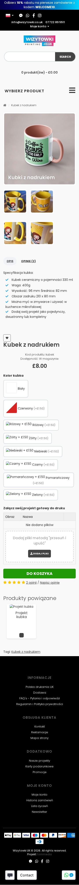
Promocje (40, 772)
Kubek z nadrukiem (23, 105)
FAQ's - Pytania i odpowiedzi (39, 698)
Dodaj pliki (41, 553)
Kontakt (39, 726)
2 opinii (31, 582)
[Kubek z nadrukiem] (39, 149)
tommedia (44, 854)
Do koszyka (39, 573)
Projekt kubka (21, 614)
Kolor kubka (13, 375)
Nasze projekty (39, 761)
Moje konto (39, 794)
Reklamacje (39, 732)
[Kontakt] (68, 875)
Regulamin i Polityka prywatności (39, 704)
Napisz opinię (50, 582)
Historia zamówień (39, 800)
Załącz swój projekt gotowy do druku (34, 508)
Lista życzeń (39, 806)
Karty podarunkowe (39, 766)
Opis (10, 261)
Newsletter (39, 812)
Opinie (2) (28, 261)
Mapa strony (39, 738)
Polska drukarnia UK (40, 687)
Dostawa (39, 693)
